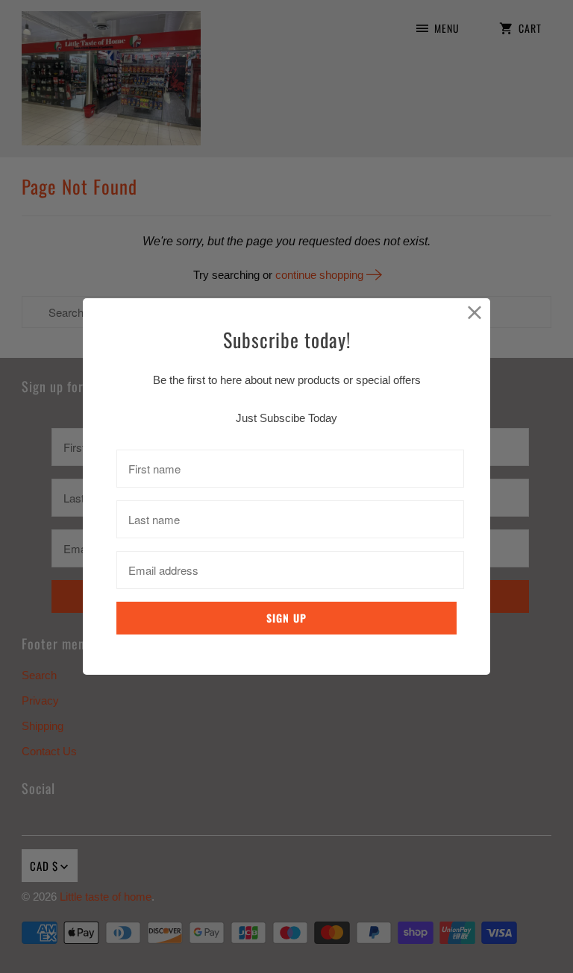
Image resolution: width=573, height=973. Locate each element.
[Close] (475, 313)
